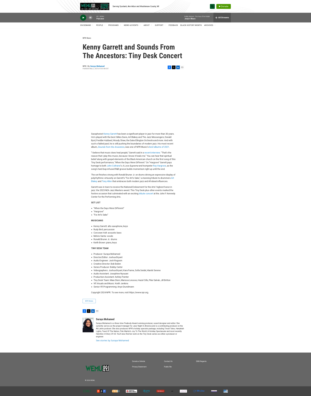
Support (159, 25)
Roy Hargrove (159, 165)
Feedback (173, 25)
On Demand (85, 25)
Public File (168, 367)
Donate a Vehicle (138, 361)
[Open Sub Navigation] (93, 25)
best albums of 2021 (159, 147)
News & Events (131, 25)
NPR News (87, 38)
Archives (208, 25)
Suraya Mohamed (97, 66)
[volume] (90, 17)
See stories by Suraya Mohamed (112, 340)
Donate (224, 6)
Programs (113, 25)
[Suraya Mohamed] (88, 325)
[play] (83, 17)
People (99, 25)
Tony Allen (107, 181)
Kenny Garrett (110, 134)
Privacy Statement (139, 367)
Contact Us (168, 361)
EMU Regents (201, 361)
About (147, 25)
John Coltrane (113, 165)
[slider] (94, 17)
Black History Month (191, 25)
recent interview (152, 152)
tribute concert (146, 193)
